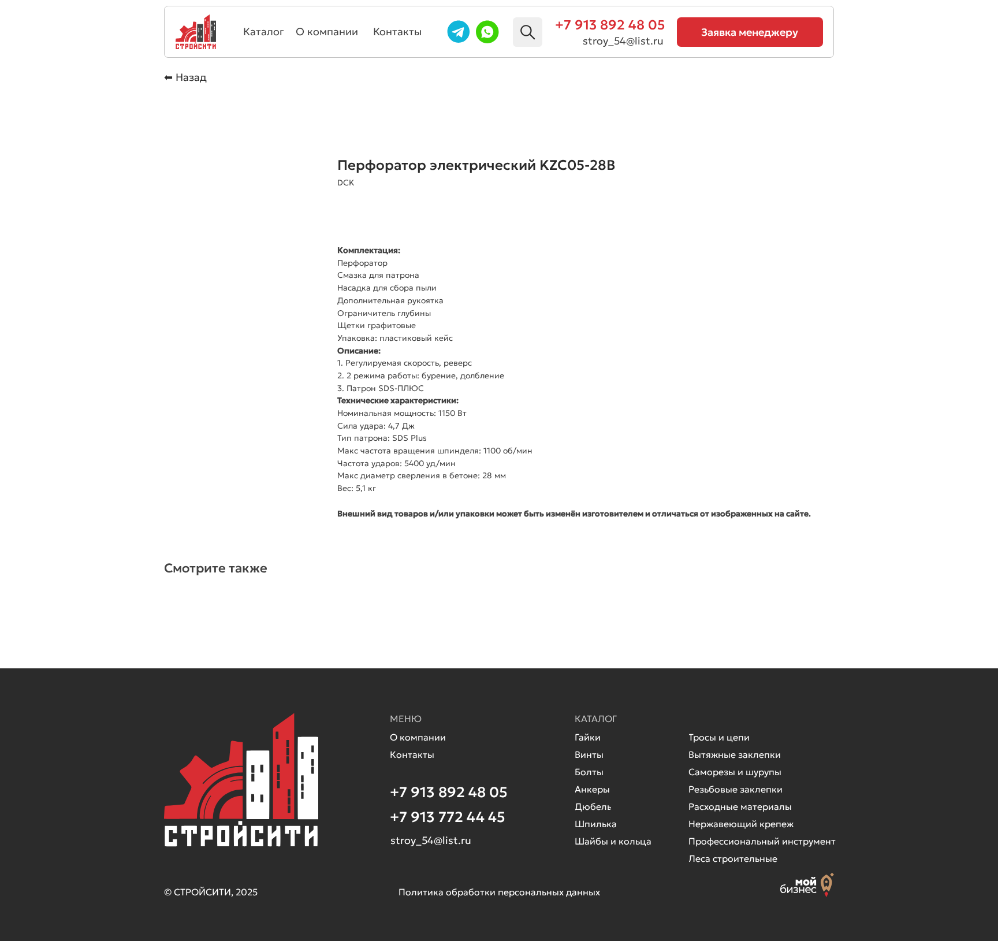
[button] (750, 32)
